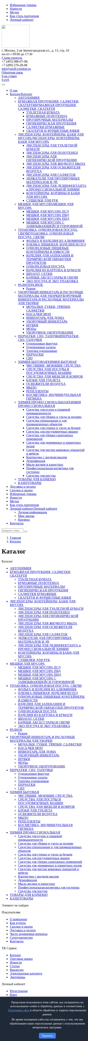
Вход (13, 994)
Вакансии (17, 970)
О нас (14, 90)
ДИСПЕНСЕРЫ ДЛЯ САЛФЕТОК (51, 174)
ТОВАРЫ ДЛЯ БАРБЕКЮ (37, 479)
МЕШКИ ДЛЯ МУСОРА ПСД (47, 211)
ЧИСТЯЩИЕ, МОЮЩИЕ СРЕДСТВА (53, 365)
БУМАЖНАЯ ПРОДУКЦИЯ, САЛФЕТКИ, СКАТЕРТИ (47, 106)
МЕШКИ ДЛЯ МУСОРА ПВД (47, 215)
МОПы (31, 329)
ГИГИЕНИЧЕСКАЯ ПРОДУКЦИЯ (51, 123)
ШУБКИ (32, 325)
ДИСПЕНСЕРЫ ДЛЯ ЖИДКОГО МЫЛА (55, 163)
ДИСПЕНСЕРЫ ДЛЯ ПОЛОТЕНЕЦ (52, 152)
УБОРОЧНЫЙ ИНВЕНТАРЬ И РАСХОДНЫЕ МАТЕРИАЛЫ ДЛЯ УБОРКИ (50, 294)
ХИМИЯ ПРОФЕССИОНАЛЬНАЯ (43, 402)
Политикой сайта (18, 1010)
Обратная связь (12, 72)
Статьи (15, 966)
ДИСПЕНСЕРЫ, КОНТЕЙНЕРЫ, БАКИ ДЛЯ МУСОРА (49, 139)
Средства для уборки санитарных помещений (50, 861)
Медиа (14, 12)
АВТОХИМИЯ (28, 97)
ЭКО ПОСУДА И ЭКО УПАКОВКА (52, 281)
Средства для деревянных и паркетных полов (50, 865)
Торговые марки (21, 958)
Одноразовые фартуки (42, 343)
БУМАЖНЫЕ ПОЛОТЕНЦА (46, 116)
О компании (18, 919)
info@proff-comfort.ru (16, 69)
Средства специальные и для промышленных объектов (46, 422)
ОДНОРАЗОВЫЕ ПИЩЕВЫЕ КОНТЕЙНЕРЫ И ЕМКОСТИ (48, 250)
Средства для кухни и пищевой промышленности (48, 411)
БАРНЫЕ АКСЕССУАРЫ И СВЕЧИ (52, 277)
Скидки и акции (21, 490)
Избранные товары (23, 5)
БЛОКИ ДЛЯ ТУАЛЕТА (43, 380)
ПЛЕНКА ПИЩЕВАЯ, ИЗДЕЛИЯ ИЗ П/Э (56, 244)
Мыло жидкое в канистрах (44, 464)
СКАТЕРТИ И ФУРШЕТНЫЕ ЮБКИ (52, 130)
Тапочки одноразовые (41, 351)
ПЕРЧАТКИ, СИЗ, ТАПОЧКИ (39, 336)
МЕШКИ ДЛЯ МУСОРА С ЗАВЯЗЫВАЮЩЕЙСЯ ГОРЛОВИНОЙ (54, 224)
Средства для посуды (41, 475)
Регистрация (18, 991)
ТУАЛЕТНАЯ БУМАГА (43, 112)
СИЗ (29, 358)
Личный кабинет (22, 19)
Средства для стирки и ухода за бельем (53, 428)
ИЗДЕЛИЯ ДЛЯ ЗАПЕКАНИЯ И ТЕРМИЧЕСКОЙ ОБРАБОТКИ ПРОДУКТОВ (49, 259)
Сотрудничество (21, 937)
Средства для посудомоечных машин (52, 431)
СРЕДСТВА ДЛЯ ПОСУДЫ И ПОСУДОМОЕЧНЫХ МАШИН (48, 371)
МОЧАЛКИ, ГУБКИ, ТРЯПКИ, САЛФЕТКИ (50, 744)
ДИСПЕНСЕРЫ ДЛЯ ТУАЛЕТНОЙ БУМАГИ (50, 608)
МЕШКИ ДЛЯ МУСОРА (35, 204)
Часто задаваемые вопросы (28, 934)
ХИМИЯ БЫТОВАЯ (32, 362)
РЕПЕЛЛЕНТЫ (37, 391)
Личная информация (32, 512)
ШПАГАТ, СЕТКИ (39, 274)
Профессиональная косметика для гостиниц (48, 887)
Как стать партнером (24, 16)
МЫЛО (31, 387)
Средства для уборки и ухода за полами (53, 417)
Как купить (18, 923)
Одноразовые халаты (41, 347)
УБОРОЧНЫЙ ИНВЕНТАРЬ (46, 321)
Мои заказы (26, 516)
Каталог (15, 94)
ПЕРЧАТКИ (35, 354)
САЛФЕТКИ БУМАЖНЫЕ (45, 127)
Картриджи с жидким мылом (46, 457)
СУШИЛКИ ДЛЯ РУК (42, 200)
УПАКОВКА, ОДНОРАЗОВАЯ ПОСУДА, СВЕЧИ (46, 685)
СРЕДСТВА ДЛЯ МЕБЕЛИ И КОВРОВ (54, 376)
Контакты (17, 523)
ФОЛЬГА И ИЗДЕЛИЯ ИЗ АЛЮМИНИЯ (55, 241)
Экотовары (17, 977)
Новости (16, 8)
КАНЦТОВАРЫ (29, 483)
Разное (31, 288)
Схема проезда (12, 58)
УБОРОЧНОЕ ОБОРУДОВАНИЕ (49, 332)
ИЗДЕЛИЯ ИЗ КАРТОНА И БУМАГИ (53, 270)
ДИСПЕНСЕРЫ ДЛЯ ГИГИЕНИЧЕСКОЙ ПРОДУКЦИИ (51, 158)
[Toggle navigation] (3, 84)
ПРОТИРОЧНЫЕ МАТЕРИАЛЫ (49, 119)
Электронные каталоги (26, 973)
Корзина (24, 519)
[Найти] (25, 531)
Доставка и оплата (23, 486)
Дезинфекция (35, 461)
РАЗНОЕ (24, 285)
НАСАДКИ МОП (38, 314)
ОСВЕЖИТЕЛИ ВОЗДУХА (46, 384)
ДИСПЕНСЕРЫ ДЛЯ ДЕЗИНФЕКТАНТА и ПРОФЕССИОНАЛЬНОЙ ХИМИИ (56, 187)
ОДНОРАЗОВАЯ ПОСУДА (45, 266)
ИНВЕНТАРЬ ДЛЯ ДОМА (45, 318)
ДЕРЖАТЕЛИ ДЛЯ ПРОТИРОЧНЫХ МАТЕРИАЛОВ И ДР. (53, 180)
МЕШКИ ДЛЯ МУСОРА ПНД (47, 219)
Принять (47, 1035)
